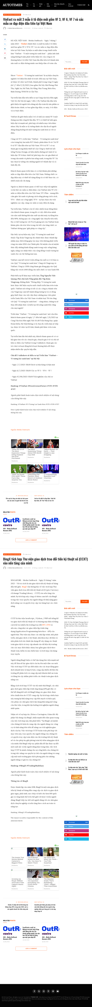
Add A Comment (31, 540)
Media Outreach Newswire (15, 28)
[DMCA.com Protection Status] (76, 257)
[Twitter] (5, 44)
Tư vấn (34, 5)
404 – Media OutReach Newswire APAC (10, 530)
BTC (44, 625)
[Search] (88, 5)
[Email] (5, 58)
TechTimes (71, 116)
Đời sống (48, 5)
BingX (24, 587)
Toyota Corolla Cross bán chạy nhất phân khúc (82, 163)
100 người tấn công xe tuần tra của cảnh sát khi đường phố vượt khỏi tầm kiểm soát (77, 245)
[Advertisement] (76, 45)
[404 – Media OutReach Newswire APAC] (11, 521)
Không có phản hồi (38, 28)
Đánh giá (40, 5)
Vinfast (20, 75)
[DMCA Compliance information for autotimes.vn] (77, 262)
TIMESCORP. (34, 997)
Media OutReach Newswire (12, 14)
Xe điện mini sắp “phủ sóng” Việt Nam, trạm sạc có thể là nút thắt (78, 768)
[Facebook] (5, 39)
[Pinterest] (5, 53)
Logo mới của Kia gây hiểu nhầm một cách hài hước (77, 201)
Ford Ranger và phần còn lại (82, 154)
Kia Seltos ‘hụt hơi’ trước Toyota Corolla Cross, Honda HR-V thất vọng (82, 173)
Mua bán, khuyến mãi (59, 5)
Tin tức (27, 5)
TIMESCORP (81, 5)
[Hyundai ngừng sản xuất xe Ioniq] (76, 745)
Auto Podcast (70, 5)
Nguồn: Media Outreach (20, 430)
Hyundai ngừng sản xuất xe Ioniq (77, 754)
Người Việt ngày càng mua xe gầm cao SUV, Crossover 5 (82, 184)
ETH (48, 625)
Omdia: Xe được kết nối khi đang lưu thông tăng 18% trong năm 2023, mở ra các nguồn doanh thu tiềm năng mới (16, 907)
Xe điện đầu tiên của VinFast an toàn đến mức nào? (77, 761)
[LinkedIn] (5, 48)
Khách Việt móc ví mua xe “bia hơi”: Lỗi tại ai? (77, 223)
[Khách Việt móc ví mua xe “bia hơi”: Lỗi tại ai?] (76, 213)
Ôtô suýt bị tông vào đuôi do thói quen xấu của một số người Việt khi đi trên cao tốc (17, 500)
